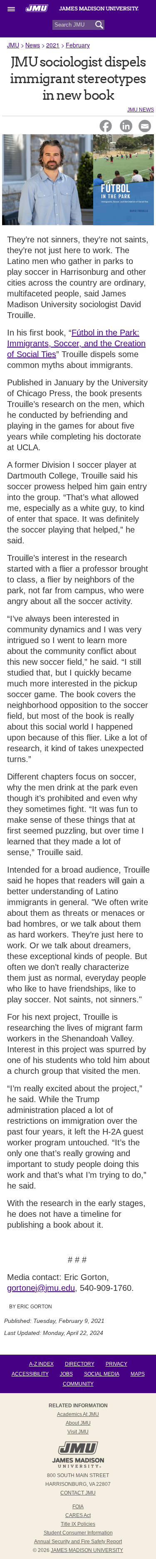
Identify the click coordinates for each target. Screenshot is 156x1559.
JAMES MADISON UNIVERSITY (87, 1550)
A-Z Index (41, 1364)
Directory (79, 1364)
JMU (13, 45)
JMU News (140, 110)
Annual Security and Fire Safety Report (78, 1541)
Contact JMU (78, 1493)
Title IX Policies (78, 1524)
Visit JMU (78, 1432)
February (78, 45)
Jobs (66, 1374)
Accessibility (30, 1374)
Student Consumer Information (78, 1533)
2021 (52, 45)
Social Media (101, 1374)
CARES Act (78, 1515)
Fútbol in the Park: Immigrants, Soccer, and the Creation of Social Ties (76, 343)
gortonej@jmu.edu (41, 1288)
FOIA (78, 1507)
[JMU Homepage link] (78, 1467)
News (32, 45)
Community (78, 1384)
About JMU (78, 1423)
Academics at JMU (78, 1414)
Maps (138, 1374)
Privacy (116, 1364)
